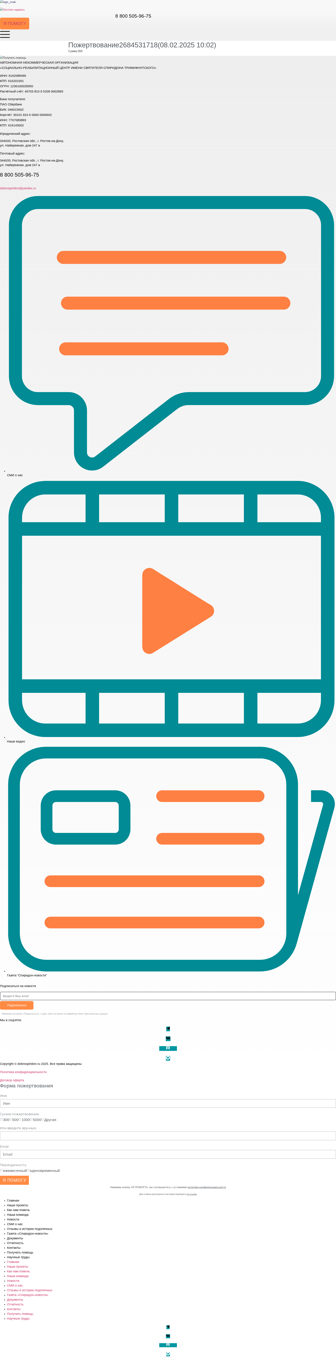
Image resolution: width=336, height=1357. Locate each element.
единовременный (45, 1170)
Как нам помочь (18, 1210)
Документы (15, 1238)
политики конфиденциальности (206, 1187)
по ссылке (192, 1194)
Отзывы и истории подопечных (29, 1229)
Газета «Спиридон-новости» (27, 1233)
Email (4, 1146)
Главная (13, 1200)
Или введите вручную (18, 1128)
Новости (13, 1219)
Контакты (13, 1247)
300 (6, 1120)
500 (15, 1120)
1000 (26, 1120)
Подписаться (16, 1005)
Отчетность (15, 1243)
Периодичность (13, 1165)
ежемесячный (15, 1170)
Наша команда (18, 1214)
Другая (50, 1120)
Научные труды (18, 1257)
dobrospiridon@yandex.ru (18, 188)
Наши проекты (17, 1205)
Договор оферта (12, 1080)
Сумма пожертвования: (19, 1114)
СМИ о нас (15, 1224)
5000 (37, 1120)
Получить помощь (20, 1252)
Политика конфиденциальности (23, 1072)
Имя (3, 1095)
